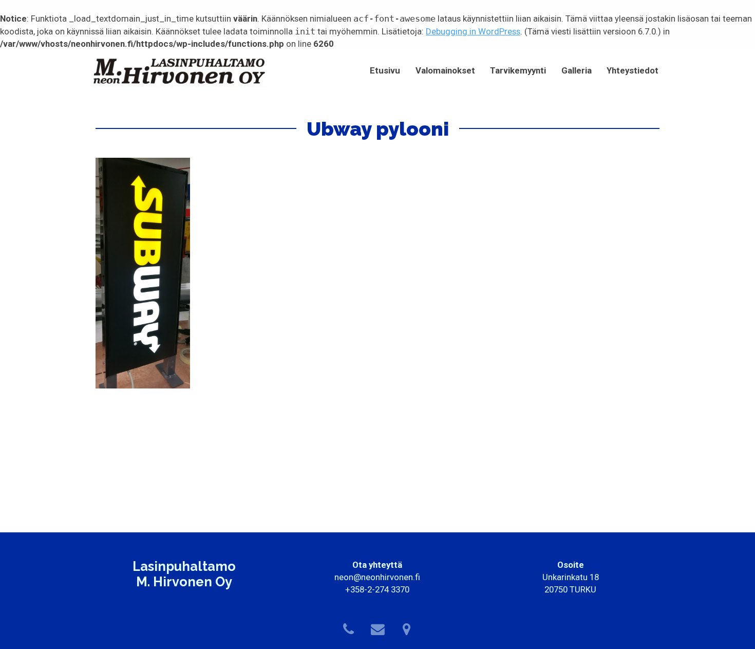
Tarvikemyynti (518, 70)
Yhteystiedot (632, 70)
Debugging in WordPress (473, 31)
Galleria (576, 70)
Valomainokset (445, 70)
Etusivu (385, 70)
